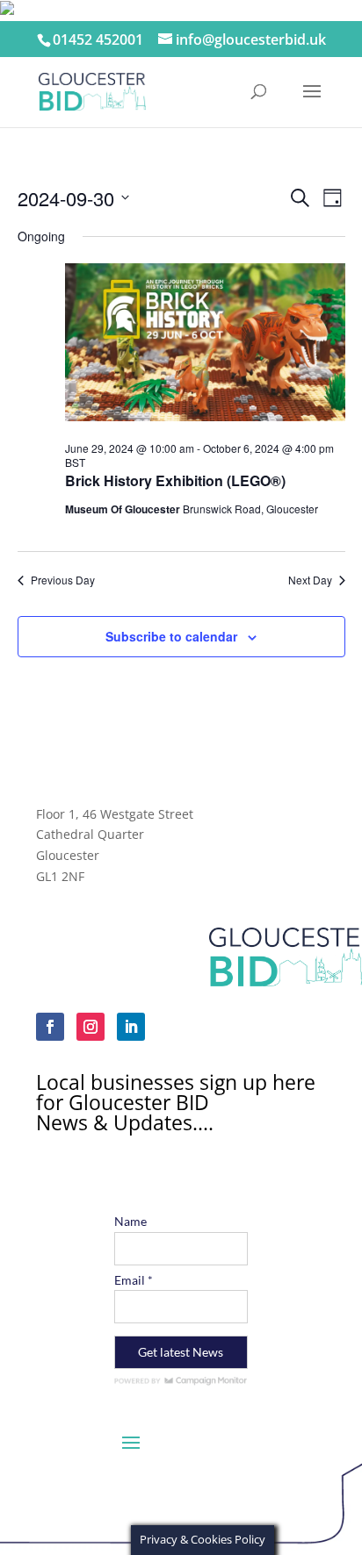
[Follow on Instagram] (90, 1027)
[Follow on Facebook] (50, 1027)
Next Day (310, 580)
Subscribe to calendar (171, 636)
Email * (133, 1279)
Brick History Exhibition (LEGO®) (175, 480)
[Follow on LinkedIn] (131, 1027)
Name (130, 1221)
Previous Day (63, 580)
